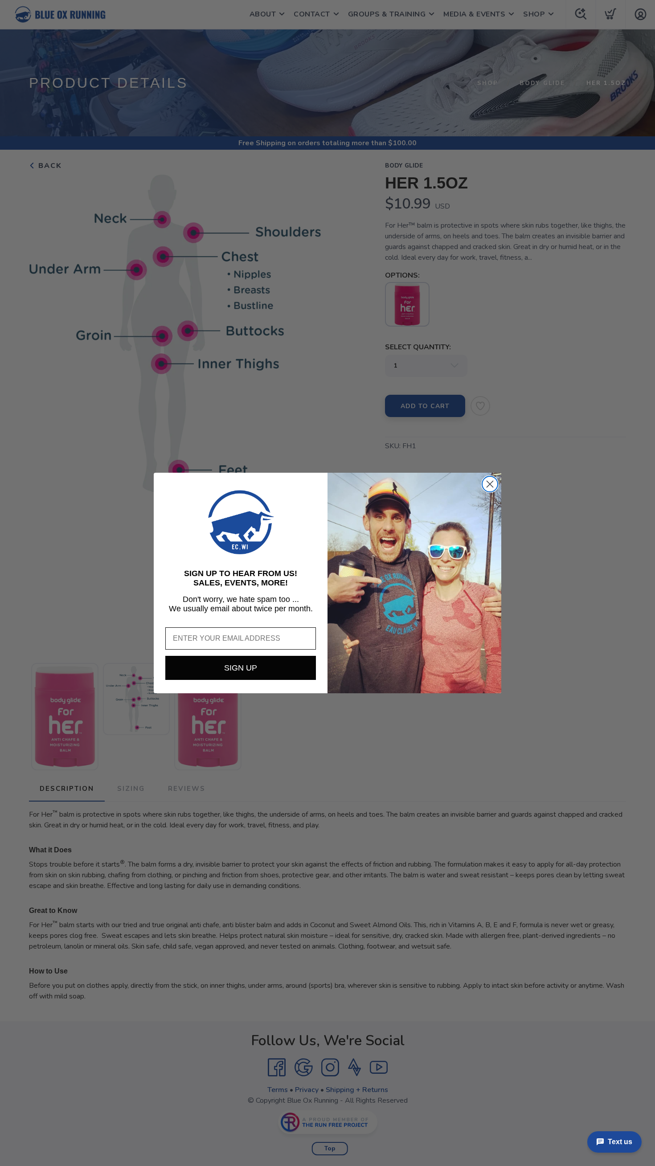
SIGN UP (240, 667)
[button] (240, 522)
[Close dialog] (490, 484)
